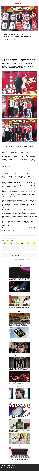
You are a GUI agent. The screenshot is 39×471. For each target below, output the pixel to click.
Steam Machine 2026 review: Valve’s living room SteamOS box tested (19, 431)
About (5, 465)
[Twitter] (9, 467)
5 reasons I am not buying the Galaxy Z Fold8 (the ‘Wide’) (18, 460)
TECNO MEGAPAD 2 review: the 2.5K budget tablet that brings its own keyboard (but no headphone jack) (18, 416)
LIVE (3, 32)
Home (2, 465)
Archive (13, 465)
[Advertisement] (19, 49)
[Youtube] (11, 467)
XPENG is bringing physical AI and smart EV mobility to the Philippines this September (18, 325)
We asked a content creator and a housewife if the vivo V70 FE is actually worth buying (19, 445)
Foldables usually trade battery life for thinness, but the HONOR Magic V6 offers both (19, 383)
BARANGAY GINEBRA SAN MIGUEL (8, 237)
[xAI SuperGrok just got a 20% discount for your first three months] (19, 286)
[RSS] (15, 467)
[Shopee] (13, 467)
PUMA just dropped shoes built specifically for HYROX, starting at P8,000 (19, 355)
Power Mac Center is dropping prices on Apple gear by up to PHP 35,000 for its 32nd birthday (19, 279)
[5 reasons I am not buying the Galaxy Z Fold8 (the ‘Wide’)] (19, 453)
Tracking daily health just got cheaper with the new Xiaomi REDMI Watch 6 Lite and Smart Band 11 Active (19, 339)
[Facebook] (3, 467)
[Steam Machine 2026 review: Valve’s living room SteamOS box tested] (19, 424)
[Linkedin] (7, 467)
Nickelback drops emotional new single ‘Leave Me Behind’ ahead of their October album (19, 369)
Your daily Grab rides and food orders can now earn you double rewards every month (19, 308)
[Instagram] (5, 467)
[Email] (1, 467)
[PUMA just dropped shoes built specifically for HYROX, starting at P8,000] (19, 347)
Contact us (9, 465)
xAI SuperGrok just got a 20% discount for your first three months (19, 293)
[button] (1, 2)
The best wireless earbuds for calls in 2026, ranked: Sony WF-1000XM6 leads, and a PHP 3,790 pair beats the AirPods (18, 401)
